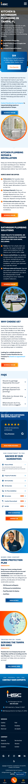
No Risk (7, 506)
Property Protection (10, 475)
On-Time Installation (10, 491)
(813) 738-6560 (14, 703)
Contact (17, 746)
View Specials (14, 67)
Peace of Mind (9, 464)
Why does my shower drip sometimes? (13, 397)
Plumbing (17, 725)
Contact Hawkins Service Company (12, 103)
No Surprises (8, 486)
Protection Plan (5, 743)
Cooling (3, 722)
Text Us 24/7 (20, 774)
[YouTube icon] (19, 756)
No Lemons (8, 496)
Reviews (17, 743)
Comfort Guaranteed (11, 501)
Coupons (3, 746)
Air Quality (18, 728)
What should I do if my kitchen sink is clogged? (12, 404)
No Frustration (9, 480)
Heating (3, 725)
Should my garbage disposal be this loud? (11, 382)
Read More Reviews (11, 445)
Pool (16, 722)
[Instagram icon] (14, 756)
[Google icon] (3, 756)
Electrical (3, 728)
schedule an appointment (17, 356)
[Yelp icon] (14, 761)
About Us (3, 740)
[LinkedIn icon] (24, 756)
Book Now (23, 782)
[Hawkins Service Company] (4, 3)
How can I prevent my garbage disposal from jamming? (11, 389)
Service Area (18, 740)
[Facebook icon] (9, 756)
